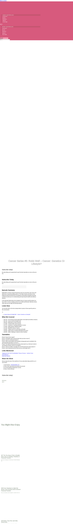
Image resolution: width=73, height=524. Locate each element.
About (4, 20)
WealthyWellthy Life (15, 364)
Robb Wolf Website (6, 356)
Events (5, 19)
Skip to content (3, 0)
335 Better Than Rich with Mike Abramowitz (9, 521)
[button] (20, 24)
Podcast (5, 16)
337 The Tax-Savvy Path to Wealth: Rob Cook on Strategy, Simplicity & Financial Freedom (10, 457)
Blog (4, 17)
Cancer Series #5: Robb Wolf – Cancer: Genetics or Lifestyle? (17, 314)
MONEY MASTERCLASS (8, 15)
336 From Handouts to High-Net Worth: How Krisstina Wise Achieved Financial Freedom (10, 489)
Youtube (5, 21)
